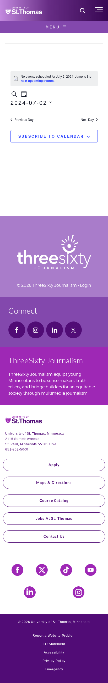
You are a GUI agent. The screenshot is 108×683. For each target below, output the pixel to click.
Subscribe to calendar (51, 136)
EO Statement (54, 644)
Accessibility (54, 652)
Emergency (54, 669)
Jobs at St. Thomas (54, 518)
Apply (54, 464)
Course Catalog (54, 500)
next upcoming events (37, 80)
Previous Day (24, 119)
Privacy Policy (54, 661)
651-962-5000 (16, 449)
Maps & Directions (54, 482)
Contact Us (54, 536)
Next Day (87, 119)
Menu (53, 26)
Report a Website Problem (54, 635)
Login (85, 285)
